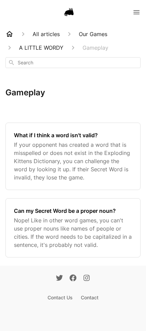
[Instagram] (87, 278)
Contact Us (60, 297)
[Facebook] (73, 278)
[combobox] (73, 62)
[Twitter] (59, 278)
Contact (89, 297)
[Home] (9, 34)
